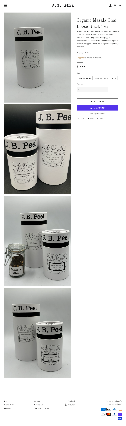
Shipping (80, 58)
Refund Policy (9, 405)
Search (6, 401)
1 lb (114, 78)
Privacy (37, 401)
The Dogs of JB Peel (41, 408)
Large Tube (85, 78)
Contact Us (38, 405)
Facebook (71, 401)
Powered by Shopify (114, 404)
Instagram (71, 405)
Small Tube (101, 78)
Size (78, 73)
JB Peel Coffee (117, 401)
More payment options (97, 113)
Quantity (80, 84)
